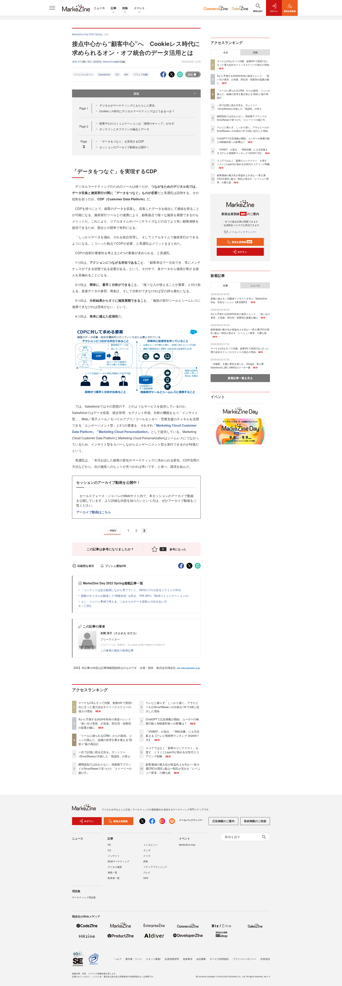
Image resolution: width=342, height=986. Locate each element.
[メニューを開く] (52, 8)
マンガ (146, 850)
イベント (139, 8)
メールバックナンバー (242, 232)
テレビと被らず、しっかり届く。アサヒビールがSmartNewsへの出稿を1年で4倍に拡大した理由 (172, 707)
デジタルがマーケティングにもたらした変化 (127, 105)
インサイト (114, 855)
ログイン (242, 252)
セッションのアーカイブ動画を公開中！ (124, 147)
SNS (145, 878)
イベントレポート (83, 74)
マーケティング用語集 (84, 897)
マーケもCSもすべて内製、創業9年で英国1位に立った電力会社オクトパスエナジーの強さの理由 (105, 707)
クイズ (146, 855)
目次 (136, 93)
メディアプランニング (155, 866)
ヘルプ (117, 958)
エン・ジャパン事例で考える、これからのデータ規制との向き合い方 (124, 601)
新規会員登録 (241, 242)
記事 (113, 8)
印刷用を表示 (85, 566)
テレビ (146, 872)
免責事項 (187, 958)
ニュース (99, 8)
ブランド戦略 (141, 74)
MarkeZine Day (187, 844)
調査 (145, 861)
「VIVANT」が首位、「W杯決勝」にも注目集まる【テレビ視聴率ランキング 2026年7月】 (173, 735)
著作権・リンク (133, 958)
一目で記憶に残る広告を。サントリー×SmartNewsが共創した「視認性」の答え (104, 754)
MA (126, 74)
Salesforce (104, 74)
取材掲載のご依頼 (255, 821)
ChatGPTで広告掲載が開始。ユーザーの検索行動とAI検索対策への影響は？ (172, 721)
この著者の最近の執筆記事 (117, 650)
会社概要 (201, 958)
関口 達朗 (92, 61)
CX (117, 74)
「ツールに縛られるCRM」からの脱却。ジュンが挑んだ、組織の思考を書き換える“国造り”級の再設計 (105, 740)
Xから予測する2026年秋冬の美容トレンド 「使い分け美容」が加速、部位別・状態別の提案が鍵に (106, 723)
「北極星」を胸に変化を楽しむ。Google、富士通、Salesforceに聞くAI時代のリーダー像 (238, 365)
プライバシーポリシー (244, 958)
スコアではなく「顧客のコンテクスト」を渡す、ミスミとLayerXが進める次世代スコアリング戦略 (172, 752)
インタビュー (150, 844)
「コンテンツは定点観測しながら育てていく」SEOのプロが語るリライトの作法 (131, 590)
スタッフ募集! (153, 958)
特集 (125, 8)
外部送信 (265, 958)
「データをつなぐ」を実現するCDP (121, 141)
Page (83, 108)
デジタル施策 (115, 866)
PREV (113, 530)
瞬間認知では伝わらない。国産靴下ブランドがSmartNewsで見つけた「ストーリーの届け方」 (105, 768)
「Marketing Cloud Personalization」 (123, 431)
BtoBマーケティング (118, 861)
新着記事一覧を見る (240, 378)
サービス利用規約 (219, 958)
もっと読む (85, 606)
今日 (225, 52)
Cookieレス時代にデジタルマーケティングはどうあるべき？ (137, 111)
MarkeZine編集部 (112, 61)
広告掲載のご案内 (223, 821)
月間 (255, 52)
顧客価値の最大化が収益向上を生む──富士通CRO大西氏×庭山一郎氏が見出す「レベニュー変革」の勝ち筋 (173, 768)
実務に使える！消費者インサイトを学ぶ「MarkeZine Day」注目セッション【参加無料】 (239, 300)
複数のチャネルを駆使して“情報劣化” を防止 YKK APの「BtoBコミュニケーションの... (135, 596)
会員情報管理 (172, 958)
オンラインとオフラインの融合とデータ (124, 129)
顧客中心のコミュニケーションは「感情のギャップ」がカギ (136, 123)
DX (109, 844)
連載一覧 (112, 872)
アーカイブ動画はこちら (93, 512)
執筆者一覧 (114, 878)
